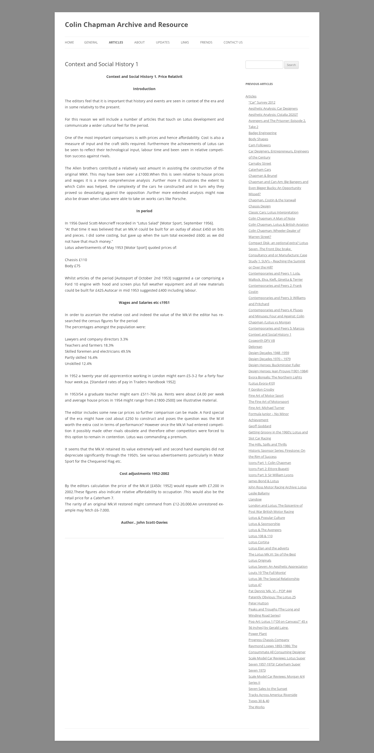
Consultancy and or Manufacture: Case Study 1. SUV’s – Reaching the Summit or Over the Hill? (278, 261)
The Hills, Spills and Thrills (268, 444)
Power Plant (258, 633)
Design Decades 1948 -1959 (269, 352)
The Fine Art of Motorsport (269, 401)
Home (69, 42)
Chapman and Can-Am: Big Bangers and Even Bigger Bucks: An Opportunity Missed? (278, 187)
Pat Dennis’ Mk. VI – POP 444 (270, 591)
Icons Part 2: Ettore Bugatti (269, 468)
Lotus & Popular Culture (267, 517)
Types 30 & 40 (259, 701)
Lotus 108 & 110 (260, 536)
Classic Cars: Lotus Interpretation (273, 212)
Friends (206, 42)
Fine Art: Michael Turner (266, 407)
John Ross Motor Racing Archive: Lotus (278, 487)
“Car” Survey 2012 (262, 102)
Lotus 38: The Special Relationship (274, 578)
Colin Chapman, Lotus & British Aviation (279, 224)
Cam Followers (260, 145)
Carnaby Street (260, 163)
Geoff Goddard (260, 426)
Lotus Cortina (259, 542)
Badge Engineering (263, 133)
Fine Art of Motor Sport (266, 395)
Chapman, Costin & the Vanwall (272, 200)
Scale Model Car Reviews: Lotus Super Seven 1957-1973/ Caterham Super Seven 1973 (277, 664)
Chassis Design (260, 206)
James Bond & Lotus (264, 481)
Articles (116, 42)
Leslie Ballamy (259, 493)
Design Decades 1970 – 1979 (270, 359)
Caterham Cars (260, 169)
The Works (257, 707)
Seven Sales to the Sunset (268, 688)
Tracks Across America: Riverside (273, 694)
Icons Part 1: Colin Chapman (270, 462)
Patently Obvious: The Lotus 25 (272, 597)
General (91, 42)
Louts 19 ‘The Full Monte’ (267, 572)
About (139, 42)
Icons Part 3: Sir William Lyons (271, 475)
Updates (163, 42)
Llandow (255, 499)
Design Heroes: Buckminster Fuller (274, 365)
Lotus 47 (255, 584)
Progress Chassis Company (269, 639)
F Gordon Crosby (261, 389)
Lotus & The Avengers (265, 530)
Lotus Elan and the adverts (269, 548)
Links (185, 42)
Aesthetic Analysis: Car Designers (273, 108)
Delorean (255, 346)
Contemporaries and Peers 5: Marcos (276, 328)
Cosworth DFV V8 (262, 340)
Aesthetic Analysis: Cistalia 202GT (273, 114)
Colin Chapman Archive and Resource (126, 24)
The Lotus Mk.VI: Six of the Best (272, 554)
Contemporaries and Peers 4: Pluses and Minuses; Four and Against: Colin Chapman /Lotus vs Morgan (276, 316)
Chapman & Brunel (263, 175)
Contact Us (233, 42)
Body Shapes (258, 139)
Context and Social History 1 (270, 334)
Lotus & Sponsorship (264, 523)
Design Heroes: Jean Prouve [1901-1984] (278, 371)
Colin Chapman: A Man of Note (272, 218)
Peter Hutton (259, 603)
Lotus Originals (260, 560)
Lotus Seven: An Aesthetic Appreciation (278, 566)
